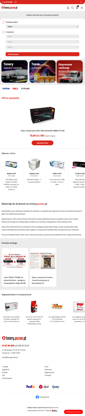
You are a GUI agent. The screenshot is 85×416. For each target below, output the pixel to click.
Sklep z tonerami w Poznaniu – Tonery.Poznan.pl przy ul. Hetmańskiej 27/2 (42, 280)
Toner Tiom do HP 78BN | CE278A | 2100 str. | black (57, 181)
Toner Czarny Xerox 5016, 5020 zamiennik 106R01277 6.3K (42, 130)
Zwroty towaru (7, 378)
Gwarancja (48, 369)
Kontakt (4, 372)
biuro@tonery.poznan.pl (10, 357)
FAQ (3, 375)
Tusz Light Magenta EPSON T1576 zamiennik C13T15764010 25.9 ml (57, 319)
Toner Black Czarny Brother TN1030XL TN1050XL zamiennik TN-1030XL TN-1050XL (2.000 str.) (11, 184)
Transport (48, 375)
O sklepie (5, 366)
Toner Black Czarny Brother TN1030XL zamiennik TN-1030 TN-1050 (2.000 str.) (11, 319)
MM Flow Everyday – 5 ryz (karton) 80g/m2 (34, 180)
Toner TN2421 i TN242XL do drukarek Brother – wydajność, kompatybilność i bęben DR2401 (15, 280)
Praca (46, 366)
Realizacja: (48, 410)
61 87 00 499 (8, 2)
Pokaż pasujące (13, 54)
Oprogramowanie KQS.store (35, 410)
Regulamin (5, 369)
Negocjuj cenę (49, 372)
